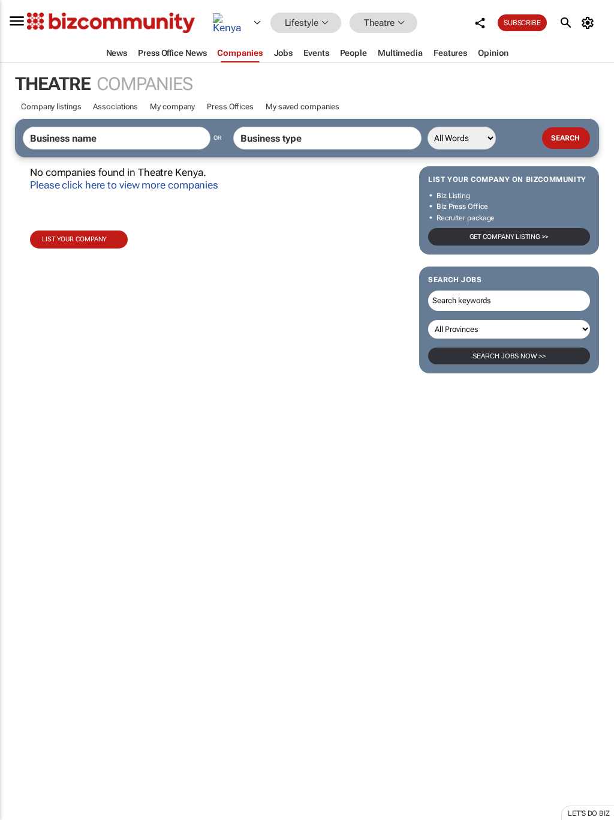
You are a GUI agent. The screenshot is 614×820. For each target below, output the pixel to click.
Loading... (23, 561)
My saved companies (302, 106)
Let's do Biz (589, 813)
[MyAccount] (589, 23)
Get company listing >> (509, 237)
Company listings (51, 106)
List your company (74, 239)
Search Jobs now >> (509, 356)
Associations (115, 106)
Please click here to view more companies (124, 185)
